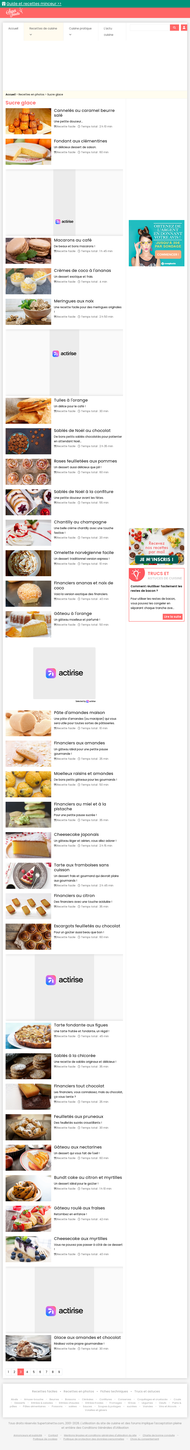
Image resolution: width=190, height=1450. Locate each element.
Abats (14, 1399)
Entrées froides (94, 1402)
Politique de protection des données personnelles (93, 1439)
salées (73, 1406)
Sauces (87, 1406)
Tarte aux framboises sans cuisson (81, 867)
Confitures (105, 1399)
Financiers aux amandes (79, 743)
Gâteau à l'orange (73, 613)
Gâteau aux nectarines (78, 1147)
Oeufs (163, 1402)
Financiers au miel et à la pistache (80, 806)
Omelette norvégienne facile (84, 552)
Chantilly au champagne (80, 522)
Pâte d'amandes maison (79, 712)
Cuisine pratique (80, 28)
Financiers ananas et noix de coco (83, 585)
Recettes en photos (32, 94)
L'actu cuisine (108, 31)
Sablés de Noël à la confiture (83, 492)
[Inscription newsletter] (156, 546)
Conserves (124, 1399)
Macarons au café (73, 240)
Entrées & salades (42, 1402)
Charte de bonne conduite (159, 1435)
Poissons (57, 1406)
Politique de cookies (45, 1439)
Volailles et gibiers (96, 1410)
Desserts (19, 1402)
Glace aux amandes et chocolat (87, 1337)
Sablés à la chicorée (75, 1055)
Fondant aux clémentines (80, 141)
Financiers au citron (74, 895)
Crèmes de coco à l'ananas (82, 270)
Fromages (115, 1402)
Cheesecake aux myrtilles (80, 1238)
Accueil (13, 28)
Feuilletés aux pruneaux (78, 1116)
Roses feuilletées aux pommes (85, 461)
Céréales (87, 1399)
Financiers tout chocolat (79, 1086)
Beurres (54, 1399)
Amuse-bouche (33, 1399)
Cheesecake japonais (76, 834)
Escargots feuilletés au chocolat (87, 926)
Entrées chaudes (69, 1402)
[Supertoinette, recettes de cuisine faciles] (14, 12)
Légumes (147, 1402)
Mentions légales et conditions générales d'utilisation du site (100, 1435)
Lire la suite (172, 617)
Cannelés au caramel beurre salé (84, 113)
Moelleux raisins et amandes (83, 773)
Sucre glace (55, 94)
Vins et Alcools (167, 1406)
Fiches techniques (114, 1391)
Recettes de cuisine (43, 28)
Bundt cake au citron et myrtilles (88, 1177)
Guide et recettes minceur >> (33, 3)
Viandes (148, 1406)
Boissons (70, 1399)
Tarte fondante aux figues (81, 1025)
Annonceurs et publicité (28, 1435)
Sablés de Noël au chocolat (82, 430)
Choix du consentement (144, 1439)
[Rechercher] (174, 27)
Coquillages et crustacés (152, 1399)
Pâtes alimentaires (34, 1406)
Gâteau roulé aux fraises (79, 1208)
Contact (53, 1435)
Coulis (177, 1399)
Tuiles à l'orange (71, 400)
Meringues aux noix (74, 301)
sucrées (132, 1406)
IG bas (132, 1402)
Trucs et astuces (147, 1391)
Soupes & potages (109, 1406)
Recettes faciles (44, 1391)
